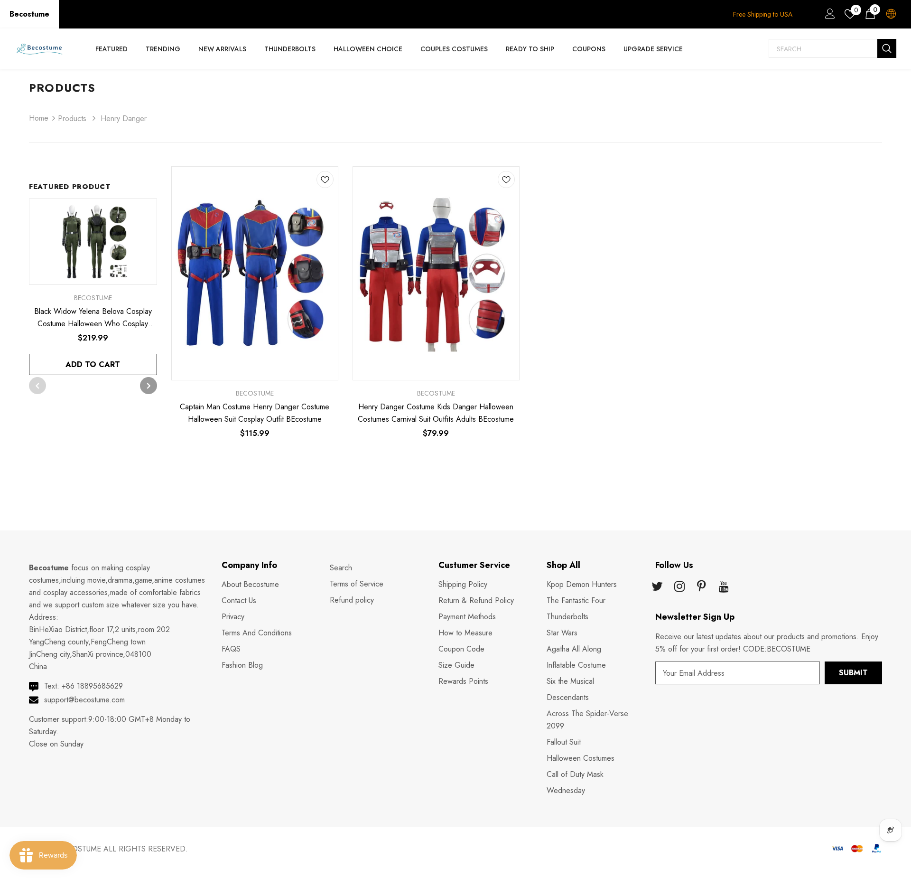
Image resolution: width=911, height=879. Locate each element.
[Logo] (39, 49)
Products (72, 118)
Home (38, 118)
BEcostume (255, 393)
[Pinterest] (701, 587)
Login (828, 16)
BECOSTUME (79, 848)
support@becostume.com (84, 699)
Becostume (29, 14)
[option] (93, 286)
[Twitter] (657, 587)
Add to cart (92, 364)
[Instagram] (679, 587)
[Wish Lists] (325, 181)
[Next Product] (148, 385)
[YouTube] (724, 587)
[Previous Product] (37, 385)
